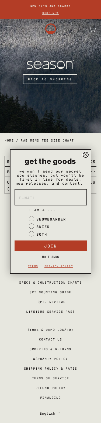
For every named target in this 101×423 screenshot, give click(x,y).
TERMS (33, 266)
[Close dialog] (85, 154)
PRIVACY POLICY (58, 266)
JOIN (50, 246)
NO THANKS (50, 257)
